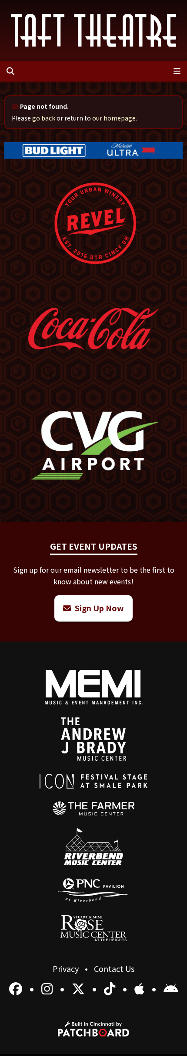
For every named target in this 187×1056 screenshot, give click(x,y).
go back (43, 118)
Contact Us (114, 968)
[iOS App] (140, 987)
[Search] (10, 71)
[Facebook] (17, 987)
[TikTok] (111, 987)
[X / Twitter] (80, 987)
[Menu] (177, 71)
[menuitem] (94, 808)
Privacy (66, 968)
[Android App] (171, 987)
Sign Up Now (98, 607)
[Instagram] (48, 987)
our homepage (114, 118)
